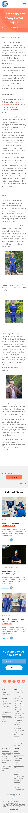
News (3, 770)
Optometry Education (19, 776)
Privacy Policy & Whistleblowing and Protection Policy (14, 801)
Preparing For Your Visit (6, 704)
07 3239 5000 (17, 787)
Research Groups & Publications (18, 759)
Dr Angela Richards (18, 709)
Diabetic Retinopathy (19, 730)
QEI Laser (4, 721)
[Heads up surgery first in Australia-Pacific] (14, 507)
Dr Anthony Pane (18, 707)
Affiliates (16, 762)
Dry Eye (15, 732)
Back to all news (14, 477)
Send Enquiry (5, 701)
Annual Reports (5, 758)
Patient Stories (5, 768)
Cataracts (16, 726)
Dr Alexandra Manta (18, 703)
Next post (20, 483)
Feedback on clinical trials (18, 766)
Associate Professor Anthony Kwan (19, 699)
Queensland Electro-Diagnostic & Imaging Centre (7, 717)
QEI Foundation (5, 751)
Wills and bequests (6, 766)
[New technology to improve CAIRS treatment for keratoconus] (14, 602)
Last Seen (4, 762)
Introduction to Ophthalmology (17, 781)
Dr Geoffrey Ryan (18, 711)
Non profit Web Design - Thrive (15, 803)
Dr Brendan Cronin (18, 692)
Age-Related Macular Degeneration (19, 723)
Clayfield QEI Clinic (6, 694)
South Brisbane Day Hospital (6, 713)
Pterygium (16, 741)
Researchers (17, 753)
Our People (4, 756)
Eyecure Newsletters (6, 760)
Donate (3, 764)
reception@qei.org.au (19, 789)
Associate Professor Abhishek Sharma (19, 714)
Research (16, 751)
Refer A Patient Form (19, 717)
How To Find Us (5, 706)
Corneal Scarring (18, 728)
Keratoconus (17, 739)
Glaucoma (16, 738)
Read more (5, 540)
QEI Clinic (15, 567)
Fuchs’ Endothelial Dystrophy (18, 735)
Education (16, 774)
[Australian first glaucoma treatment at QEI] (14, 554)
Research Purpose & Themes (19, 755)
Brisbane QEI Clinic (6, 692)
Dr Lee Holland (17, 696)
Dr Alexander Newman (19, 705)
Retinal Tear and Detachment (18, 744)
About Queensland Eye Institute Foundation (7, 753)
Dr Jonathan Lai (18, 702)
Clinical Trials (17, 764)
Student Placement (18, 778)
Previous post (8, 473)
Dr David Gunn (17, 694)
